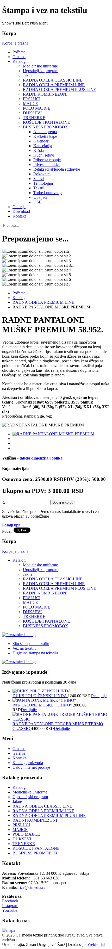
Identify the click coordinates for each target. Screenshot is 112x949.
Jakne (27, 75)
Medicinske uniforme (40, 66)
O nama (19, 56)
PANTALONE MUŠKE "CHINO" (43, 705)
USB (37, 202)
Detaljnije (99, 695)
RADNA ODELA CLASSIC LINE (53, 80)
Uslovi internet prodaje (31, 767)
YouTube (9, 910)
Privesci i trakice (46, 164)
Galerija (19, 206)
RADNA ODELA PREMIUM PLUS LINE (59, 89)
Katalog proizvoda (28, 762)
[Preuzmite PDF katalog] (19, 634)
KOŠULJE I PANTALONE (46, 122)
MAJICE (30, 103)
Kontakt (19, 216)
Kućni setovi (43, 155)
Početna (19, 52)
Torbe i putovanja (47, 192)
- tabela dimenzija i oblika (40, 458)
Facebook (10, 901)
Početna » (21, 293)
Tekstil (38, 188)
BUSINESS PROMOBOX (45, 127)
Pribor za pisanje (47, 160)
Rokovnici (42, 174)
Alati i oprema (45, 131)
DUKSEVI (32, 113)
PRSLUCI (31, 99)
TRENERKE (34, 117)
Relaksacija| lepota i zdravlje (56, 169)
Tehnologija (43, 183)
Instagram (10, 905)
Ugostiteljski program (40, 71)
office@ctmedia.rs (30, 887)
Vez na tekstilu (24, 648)
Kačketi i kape (45, 136)
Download (21, 211)
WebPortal (96, 944)
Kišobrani (41, 150)
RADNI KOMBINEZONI (45, 94)
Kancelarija (42, 146)
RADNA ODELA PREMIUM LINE (54, 85)
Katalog (19, 61)
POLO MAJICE (36, 108)
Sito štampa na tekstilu (31, 643)
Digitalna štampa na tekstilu (35, 653)
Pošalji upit (11, 525)
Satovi (38, 178)
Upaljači (40, 197)
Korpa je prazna (15, 43)
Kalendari (41, 141)
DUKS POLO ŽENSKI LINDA (40, 695)
